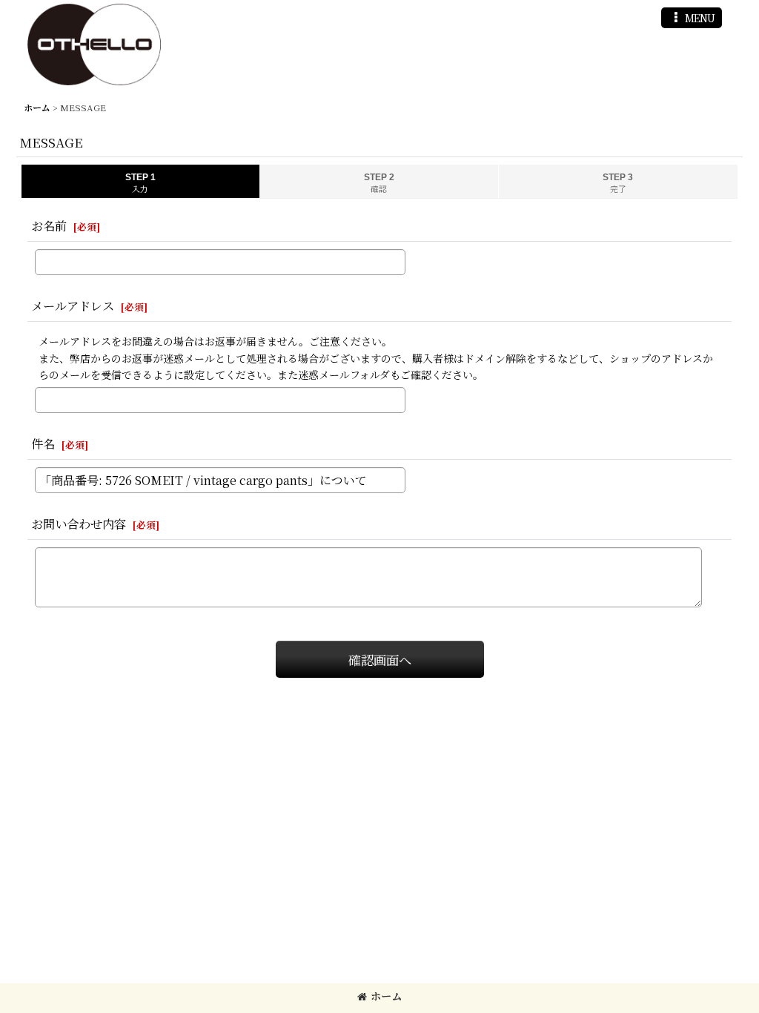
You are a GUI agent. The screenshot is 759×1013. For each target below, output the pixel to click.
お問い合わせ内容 (78, 523)
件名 (43, 443)
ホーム (386, 996)
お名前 (49, 225)
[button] (691, 17)
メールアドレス (72, 305)
